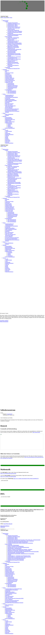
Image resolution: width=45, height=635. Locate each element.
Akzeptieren (2, 320)
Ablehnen (6, 320)
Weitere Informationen (4, 321)
